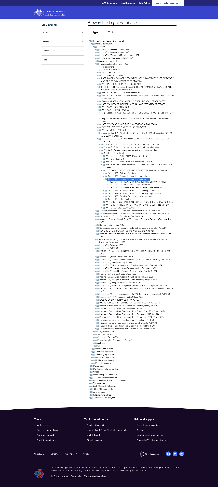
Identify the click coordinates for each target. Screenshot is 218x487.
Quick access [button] (52, 52)
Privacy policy (70, 454)
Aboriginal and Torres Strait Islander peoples (107, 430)
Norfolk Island (93, 435)
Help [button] (48, 61)
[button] (89, 41)
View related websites (95, 476)
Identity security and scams (150, 435)
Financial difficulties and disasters (152, 440)
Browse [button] (50, 43)
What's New (144, 3)
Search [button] (49, 34)
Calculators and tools (46, 440)
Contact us (142, 430)
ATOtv (86, 454)
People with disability (96, 425)
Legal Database (128, 3)
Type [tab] (95, 32)
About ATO (39, 454)
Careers (54, 454)
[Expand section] (82, 32)
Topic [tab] (111, 32)
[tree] (132, 219)
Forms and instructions (47, 430)
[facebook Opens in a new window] (168, 453)
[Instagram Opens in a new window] (181, 453)
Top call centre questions (148, 425)
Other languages (94, 440)
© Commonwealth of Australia (66, 476)
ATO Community (109, 3)
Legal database (49, 25)
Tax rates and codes (46, 435)
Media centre (42, 425)
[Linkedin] (175, 453)
